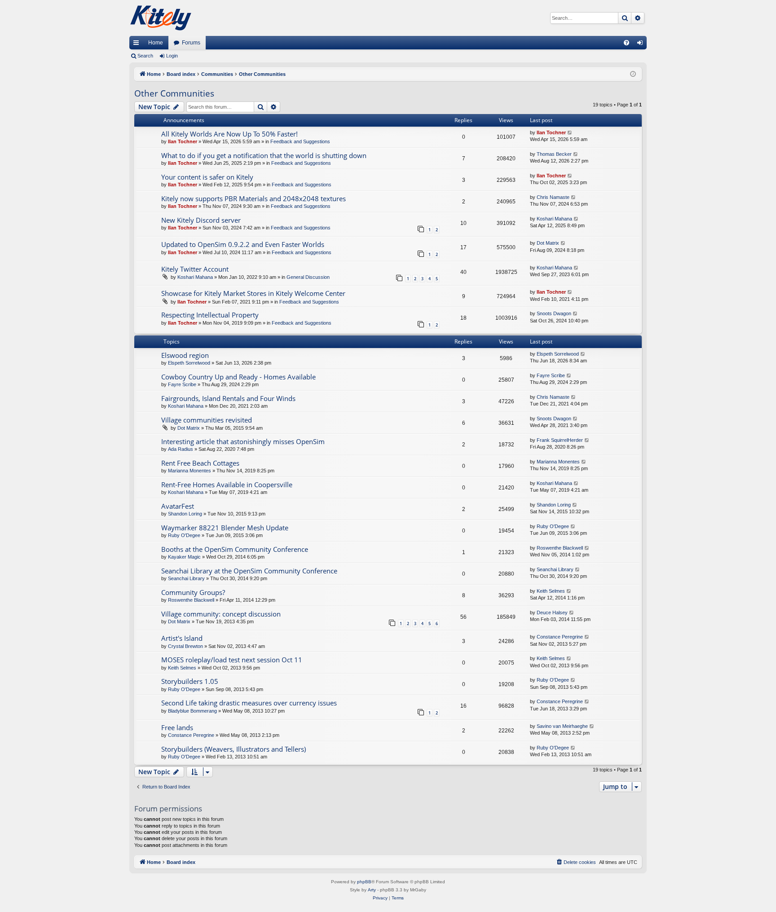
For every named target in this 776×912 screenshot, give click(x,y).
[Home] (160, 18)
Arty (372, 889)
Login (172, 55)
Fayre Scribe (182, 384)
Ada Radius (180, 449)
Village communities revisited (206, 419)
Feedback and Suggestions (300, 141)
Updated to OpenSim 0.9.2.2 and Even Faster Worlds (242, 244)
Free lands (177, 727)
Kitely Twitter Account (195, 268)
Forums (191, 43)
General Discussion (308, 277)
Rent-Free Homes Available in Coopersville (226, 484)
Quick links (138, 44)
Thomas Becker (554, 154)
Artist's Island (182, 638)
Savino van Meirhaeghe (562, 726)
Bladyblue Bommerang (192, 711)
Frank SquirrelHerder (560, 440)
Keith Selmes (551, 591)
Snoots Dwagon (554, 313)
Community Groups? (193, 592)
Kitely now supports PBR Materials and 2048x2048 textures (253, 198)
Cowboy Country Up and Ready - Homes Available (238, 376)
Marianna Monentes (189, 470)
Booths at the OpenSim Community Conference (234, 549)
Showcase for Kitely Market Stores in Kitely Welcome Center (253, 293)
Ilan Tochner (182, 141)
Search (145, 55)
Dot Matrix (548, 243)
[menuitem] (626, 42)
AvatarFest (177, 506)
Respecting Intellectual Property (210, 314)
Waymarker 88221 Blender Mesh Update (224, 527)
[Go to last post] (570, 132)
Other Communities (174, 93)
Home (155, 43)
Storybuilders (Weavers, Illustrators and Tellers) (233, 749)
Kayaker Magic (184, 557)
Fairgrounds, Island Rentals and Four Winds (228, 398)
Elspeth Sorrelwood (189, 363)
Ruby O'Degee (184, 535)
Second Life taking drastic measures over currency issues (249, 702)
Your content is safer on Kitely (207, 176)
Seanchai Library (186, 578)
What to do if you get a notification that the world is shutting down (263, 155)
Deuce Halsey (552, 612)
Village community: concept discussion (221, 613)
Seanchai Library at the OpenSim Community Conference (249, 570)
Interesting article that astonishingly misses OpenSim (243, 441)
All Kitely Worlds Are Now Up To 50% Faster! (229, 133)
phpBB (364, 881)
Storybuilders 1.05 (189, 681)
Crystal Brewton (185, 646)
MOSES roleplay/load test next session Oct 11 (231, 659)
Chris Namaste (553, 197)
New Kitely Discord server (201, 220)
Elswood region (185, 355)
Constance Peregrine (560, 636)
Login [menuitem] (642, 44)
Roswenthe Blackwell (560, 548)
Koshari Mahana (554, 218)
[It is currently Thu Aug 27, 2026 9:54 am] (633, 74)
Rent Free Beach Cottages (200, 462)
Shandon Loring (185, 513)
